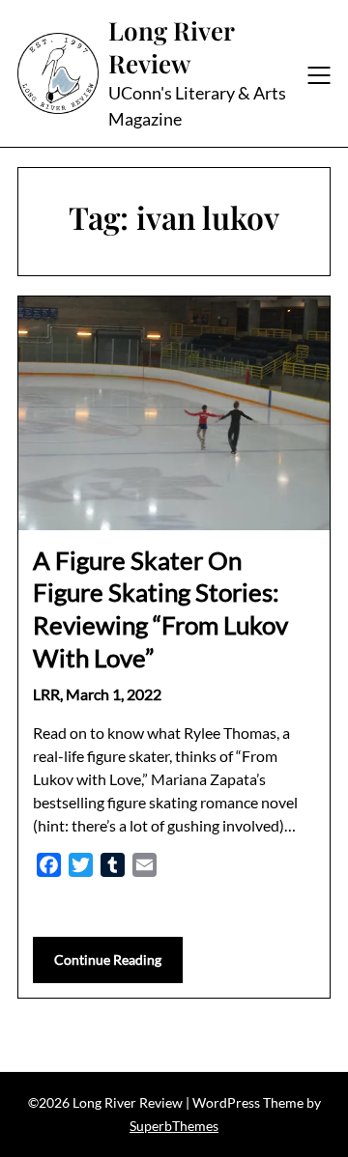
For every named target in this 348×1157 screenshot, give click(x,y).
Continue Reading (107, 959)
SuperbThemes (174, 1125)
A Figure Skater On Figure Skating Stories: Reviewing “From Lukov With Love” (160, 609)
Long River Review (171, 47)
